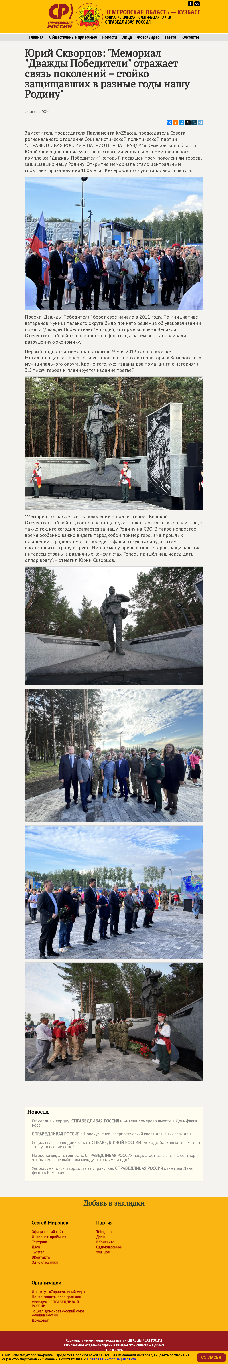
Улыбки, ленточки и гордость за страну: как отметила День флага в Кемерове (110, 1170)
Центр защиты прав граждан (56, 1297)
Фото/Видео (148, 37)
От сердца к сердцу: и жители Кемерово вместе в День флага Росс (112, 1123)
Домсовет (40, 1320)
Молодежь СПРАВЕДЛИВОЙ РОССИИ (55, 1304)
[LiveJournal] (194, 122)
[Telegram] (200, 122)
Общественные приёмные (73, 37)
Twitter (38, 1252)
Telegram (39, 1242)
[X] (188, 122)
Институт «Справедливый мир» (58, 1292)
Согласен (211, 1357)
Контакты (190, 37)
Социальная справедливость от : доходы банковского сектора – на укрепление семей (113, 1144)
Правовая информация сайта (111, 1359)
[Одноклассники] (175, 122)
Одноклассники (45, 1262)
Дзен (36, 1247)
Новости (109, 37)
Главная (36, 37)
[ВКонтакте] (169, 122)
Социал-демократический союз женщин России (58, 1313)
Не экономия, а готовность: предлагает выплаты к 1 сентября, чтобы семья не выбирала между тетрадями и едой (112, 1157)
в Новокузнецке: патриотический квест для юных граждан (109, 1135)
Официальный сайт (47, 1232)
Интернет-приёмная (49, 1237)
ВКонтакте (41, 1257)
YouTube (103, 1252)
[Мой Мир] (181, 122)
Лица (127, 37)
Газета (170, 37)
